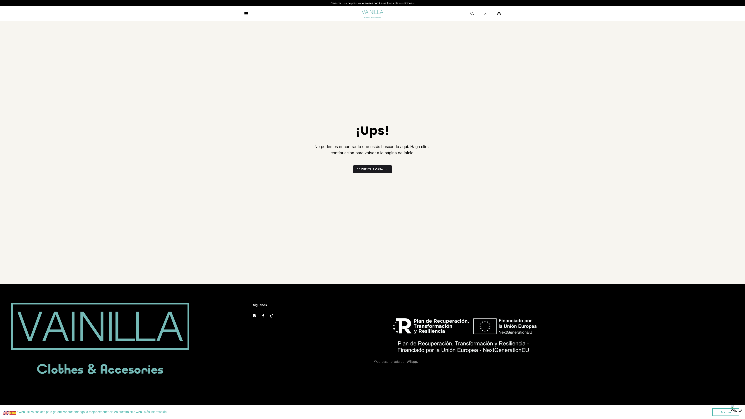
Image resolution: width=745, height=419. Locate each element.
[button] (246, 13)
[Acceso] (485, 13)
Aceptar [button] (726, 412)
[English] (6, 413)
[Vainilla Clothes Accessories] (372, 13)
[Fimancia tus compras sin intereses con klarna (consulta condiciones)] (372, 3)
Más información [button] (155, 412)
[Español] (13, 413)
